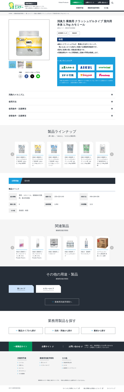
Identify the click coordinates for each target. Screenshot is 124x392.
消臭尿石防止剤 (67, 362)
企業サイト (89, 2)
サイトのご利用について (70, 388)
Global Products (63, 2)
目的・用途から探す (63, 331)
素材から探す (99, 331)
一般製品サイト (77, 2)
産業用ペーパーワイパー (69, 368)
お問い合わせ (102, 2)
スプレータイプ (45, 365)
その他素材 (22, 373)
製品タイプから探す (27, 331)
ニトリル (21, 362)
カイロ (65, 365)
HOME (10, 13)
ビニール (21, 368)
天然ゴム (21, 365)
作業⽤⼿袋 (79, 8)
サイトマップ (111, 388)
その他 (106, 8)
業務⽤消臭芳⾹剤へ (63, 302)
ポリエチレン (22, 371)
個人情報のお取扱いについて (92, 388)
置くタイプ (29, 13)
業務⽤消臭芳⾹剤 (93, 8)
